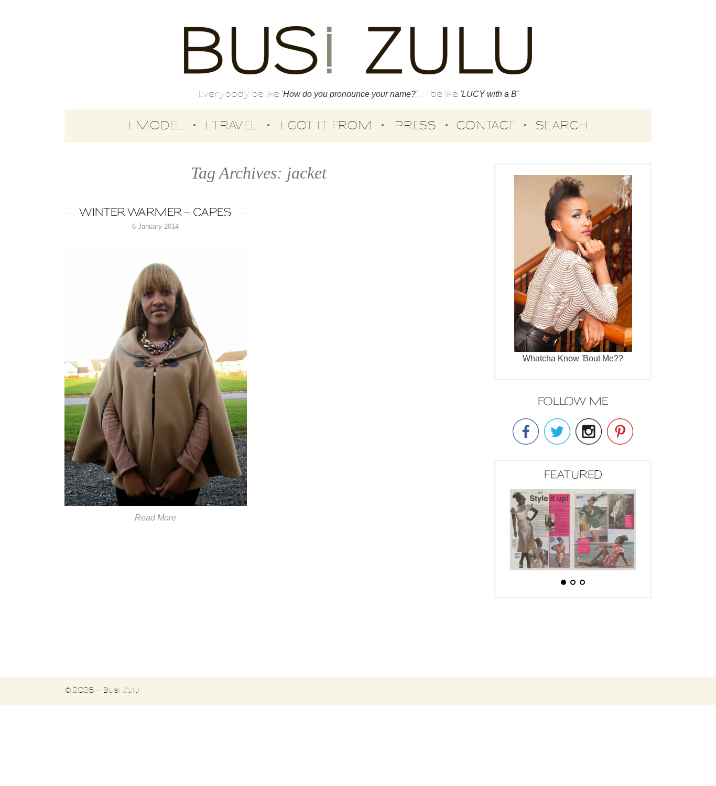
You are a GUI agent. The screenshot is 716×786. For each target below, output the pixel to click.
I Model (156, 125)
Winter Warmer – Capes (155, 213)
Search (562, 125)
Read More (155, 517)
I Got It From (326, 125)
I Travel (231, 125)
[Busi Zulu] (358, 51)
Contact (485, 125)
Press (415, 125)
